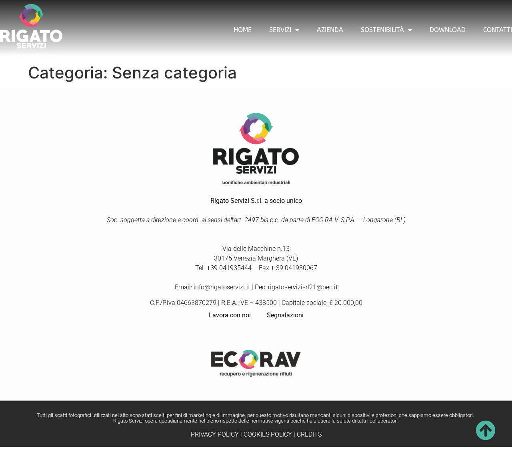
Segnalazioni (285, 315)
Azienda (330, 30)
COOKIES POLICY (268, 434)
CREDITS (309, 434)
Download (448, 30)
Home (243, 30)
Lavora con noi (230, 315)
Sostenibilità (382, 30)
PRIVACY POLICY (215, 434)
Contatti (497, 30)
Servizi (280, 30)
